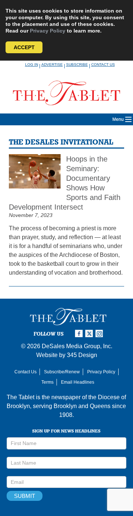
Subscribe (77, 64)
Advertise (52, 64)
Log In (31, 64)
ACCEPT (24, 47)
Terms (47, 382)
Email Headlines (77, 382)
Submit (24, 496)
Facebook (80, 333)
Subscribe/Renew (62, 371)
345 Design (82, 355)
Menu (118, 119)
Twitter (90, 333)
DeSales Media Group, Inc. (77, 346)
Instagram (100, 333)
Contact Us (103, 64)
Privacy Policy (47, 31)
